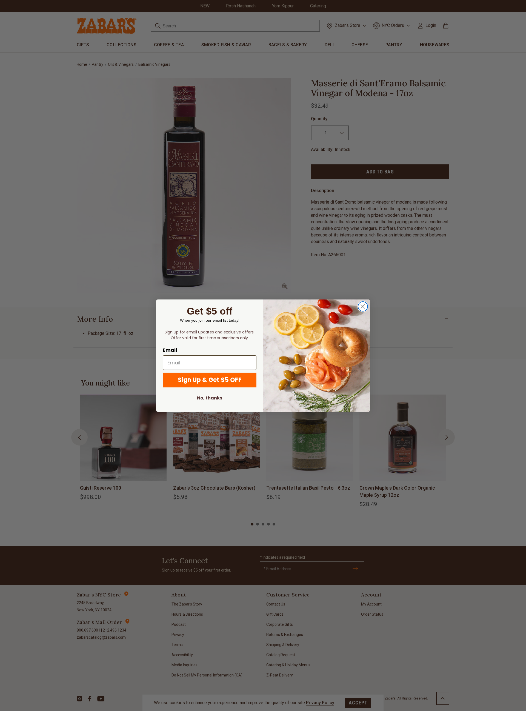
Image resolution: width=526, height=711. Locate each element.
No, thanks (209, 398)
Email (170, 350)
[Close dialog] (363, 306)
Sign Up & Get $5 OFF (210, 380)
